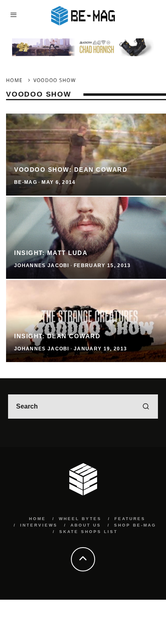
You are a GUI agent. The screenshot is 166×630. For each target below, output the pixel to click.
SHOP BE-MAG (135, 525)
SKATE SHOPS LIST (88, 531)
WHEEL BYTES (80, 518)
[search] (146, 406)
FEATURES (129, 518)
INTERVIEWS (39, 525)
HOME (37, 518)
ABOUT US (86, 525)
